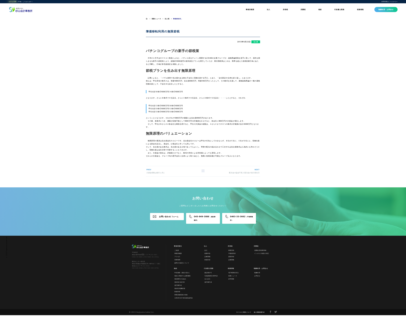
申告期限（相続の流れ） (182, 272)
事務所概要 (250, 9)
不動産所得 (232, 253)
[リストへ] (203, 171)
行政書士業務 (339, 9)
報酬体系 (257, 272)
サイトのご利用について (243, 312)
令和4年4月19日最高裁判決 (183, 298)
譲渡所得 (231, 256)
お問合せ (257, 276)
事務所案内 (178, 246)
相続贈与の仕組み (180, 279)
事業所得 (231, 250)
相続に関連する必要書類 (182, 276)
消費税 (303, 9)
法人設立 (207, 279)
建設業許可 (208, 272)
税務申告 (207, 253)
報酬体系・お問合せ (385, 9)
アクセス (177, 256)
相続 (320, 9)
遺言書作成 (178, 285)
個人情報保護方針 (259, 312)
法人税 (167, 19)
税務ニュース (156, 19)
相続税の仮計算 (179, 282)
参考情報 (231, 279)
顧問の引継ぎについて (181, 263)
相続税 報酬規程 (179, 288)
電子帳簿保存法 (233, 272)
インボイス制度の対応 (261, 253)
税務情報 (360, 9)
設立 (205, 250)
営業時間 (177, 260)
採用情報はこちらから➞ (389, 1)
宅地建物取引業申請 (211, 276)
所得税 (285, 9)
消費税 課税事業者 (260, 250)
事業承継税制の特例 (181, 295)
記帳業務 (207, 256)
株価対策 (207, 260)
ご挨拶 (176, 250)
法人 (268, 9)
